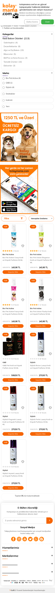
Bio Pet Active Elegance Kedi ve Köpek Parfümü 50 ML (41, 259)
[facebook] (13, 539)
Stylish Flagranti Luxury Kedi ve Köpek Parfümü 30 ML (13, 421)
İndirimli (8, 100)
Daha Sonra (32, 22)
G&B (8, 83)
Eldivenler (9, 65)
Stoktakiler (10, 94)
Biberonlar (10, 54)
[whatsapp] (36, 539)
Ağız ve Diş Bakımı (14, 50)
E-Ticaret (18, 590)
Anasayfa (7, 26)
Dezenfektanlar (12, 46)
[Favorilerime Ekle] (23, 246)
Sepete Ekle (13, 272)
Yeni (7, 106)
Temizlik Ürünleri (13, 62)
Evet (48, 22)
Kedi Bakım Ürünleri (28, 26)
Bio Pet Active (13, 78)
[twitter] (30, 539)
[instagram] (19, 539)
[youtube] (24, 539)
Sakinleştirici (11, 42)
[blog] (41, 539)
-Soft (12, 590)
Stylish (9, 87)
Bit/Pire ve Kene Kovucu (15, 58)
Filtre (6, 218)
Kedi (16, 26)
